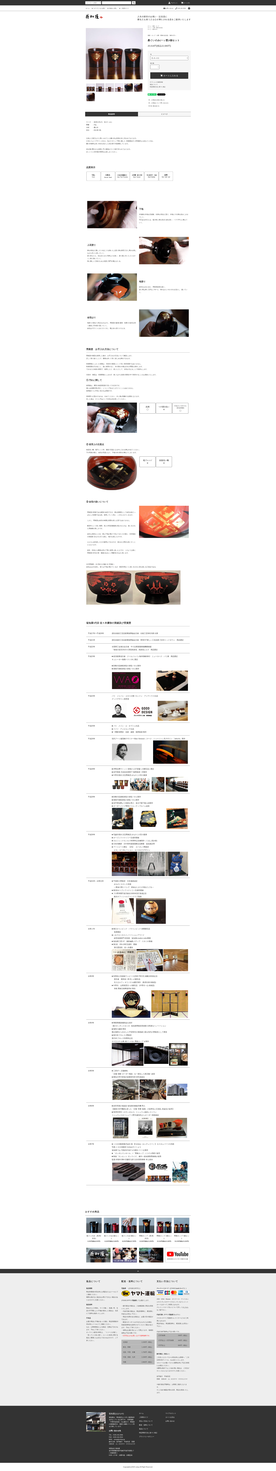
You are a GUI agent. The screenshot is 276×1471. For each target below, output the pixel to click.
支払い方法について (146, 1421)
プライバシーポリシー (146, 1436)
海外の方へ (155, 29)
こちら (186, 1307)
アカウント (174, 3)
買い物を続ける (154, 106)
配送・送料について (146, 1425)
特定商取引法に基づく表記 (157, 87)
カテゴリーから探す (99, 8)
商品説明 (111, 114)
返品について (154, 84)
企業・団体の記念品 (158, 27)
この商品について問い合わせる (159, 103)
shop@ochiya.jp (119, 1439)
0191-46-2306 (181, 8)
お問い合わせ (169, 8)
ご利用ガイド (125, 8)
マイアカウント (170, 1413)
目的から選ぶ (113, 8)
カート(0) (186, 3)
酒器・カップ (156, 26)
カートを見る (170, 1417)
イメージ (164, 114)
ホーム (88, 8)
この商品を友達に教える (157, 100)
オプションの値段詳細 (156, 82)
